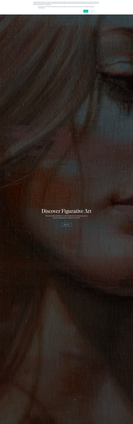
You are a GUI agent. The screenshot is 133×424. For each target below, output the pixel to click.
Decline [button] (91, 11)
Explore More (66, 224)
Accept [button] (86, 11)
